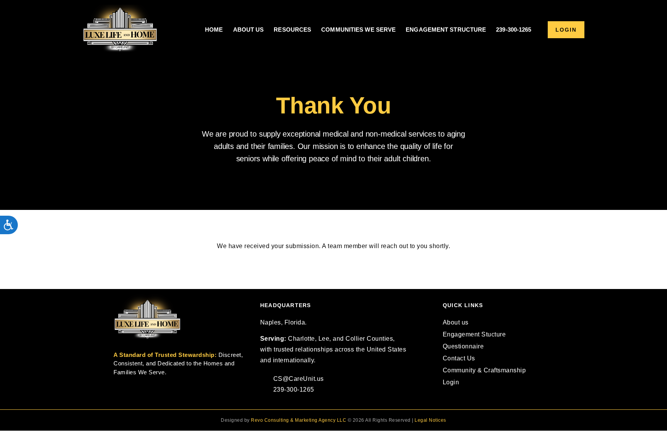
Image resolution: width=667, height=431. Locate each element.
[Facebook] (448, 401)
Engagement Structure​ (446, 29)
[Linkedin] (461, 401)
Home (214, 29)
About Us (248, 29)
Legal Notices (430, 420)
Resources (292, 29)
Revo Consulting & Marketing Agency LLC (298, 420)
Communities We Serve (358, 29)
